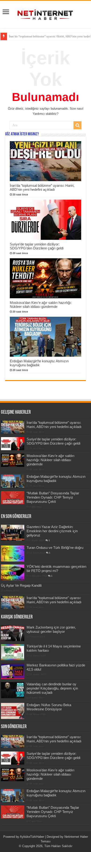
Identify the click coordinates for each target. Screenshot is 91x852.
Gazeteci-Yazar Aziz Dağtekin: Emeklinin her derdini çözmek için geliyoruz (52, 531)
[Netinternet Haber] (45, 13)
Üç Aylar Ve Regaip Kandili (21, 585)
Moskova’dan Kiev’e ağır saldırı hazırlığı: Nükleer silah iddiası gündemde (41, 305)
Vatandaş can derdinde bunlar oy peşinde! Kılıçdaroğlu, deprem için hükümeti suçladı (52, 688)
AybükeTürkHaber (32, 836)
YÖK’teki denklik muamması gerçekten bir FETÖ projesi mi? (56, 568)
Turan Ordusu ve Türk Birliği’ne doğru (55, 548)
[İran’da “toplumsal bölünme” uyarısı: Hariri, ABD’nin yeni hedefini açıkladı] (12, 602)
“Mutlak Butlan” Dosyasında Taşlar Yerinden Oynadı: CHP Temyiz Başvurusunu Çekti (53, 497)
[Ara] (77, 125)
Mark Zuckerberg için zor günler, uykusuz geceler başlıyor (51, 629)
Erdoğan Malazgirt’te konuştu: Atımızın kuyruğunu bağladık (39, 363)
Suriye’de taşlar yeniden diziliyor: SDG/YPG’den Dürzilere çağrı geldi (36, 246)
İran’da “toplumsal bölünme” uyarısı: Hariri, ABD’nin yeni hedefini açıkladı (42, 187)
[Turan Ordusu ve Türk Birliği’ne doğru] (12, 553)
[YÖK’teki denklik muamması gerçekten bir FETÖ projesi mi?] (12, 572)
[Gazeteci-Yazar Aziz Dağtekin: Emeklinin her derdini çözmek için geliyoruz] (12, 533)
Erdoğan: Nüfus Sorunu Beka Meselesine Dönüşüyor (49, 707)
